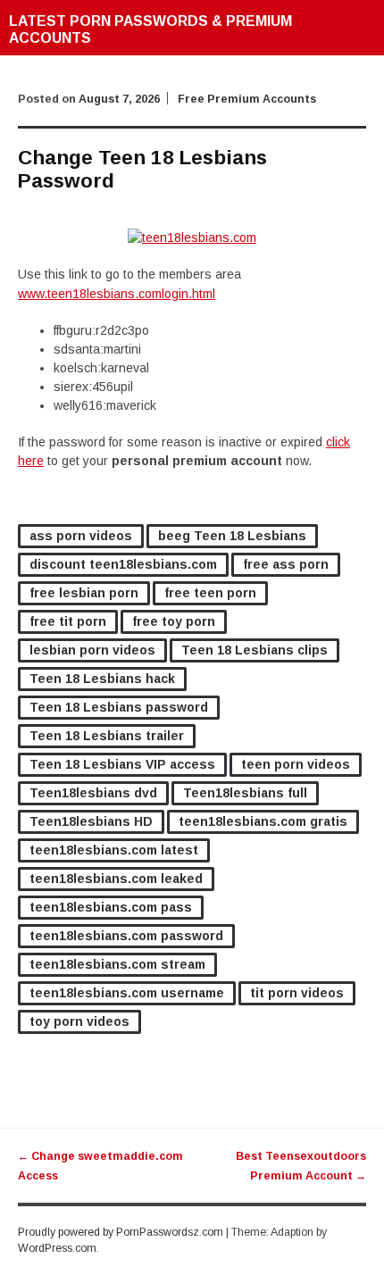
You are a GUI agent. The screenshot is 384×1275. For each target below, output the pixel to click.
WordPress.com (57, 1248)
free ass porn (286, 564)
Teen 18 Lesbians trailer (106, 736)
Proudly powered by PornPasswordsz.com (120, 1232)
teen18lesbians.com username (126, 993)
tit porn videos (297, 993)
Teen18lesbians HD (91, 821)
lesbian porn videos (92, 650)
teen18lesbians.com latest (113, 850)
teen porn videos (295, 764)
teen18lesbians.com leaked (116, 878)
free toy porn (173, 621)
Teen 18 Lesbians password (118, 707)
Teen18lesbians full (245, 793)
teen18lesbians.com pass (110, 907)
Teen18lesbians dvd (93, 793)
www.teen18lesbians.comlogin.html (116, 294)
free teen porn (210, 593)
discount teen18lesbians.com (123, 564)
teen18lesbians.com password (126, 936)
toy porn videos (79, 1021)
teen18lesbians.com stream (117, 964)
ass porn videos (80, 536)
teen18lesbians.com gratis (263, 821)
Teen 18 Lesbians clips (254, 650)
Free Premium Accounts (247, 99)
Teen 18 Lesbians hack (102, 678)
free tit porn (67, 621)
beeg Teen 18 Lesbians (232, 536)
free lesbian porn (83, 593)
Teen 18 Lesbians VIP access (122, 764)
